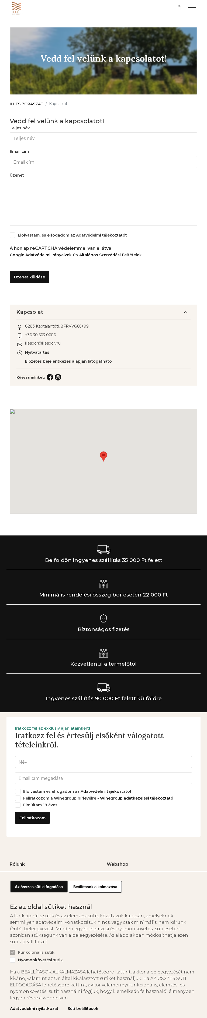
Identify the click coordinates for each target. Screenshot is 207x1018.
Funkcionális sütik (36, 952)
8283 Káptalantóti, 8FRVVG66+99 (57, 326)
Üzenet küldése (29, 277)
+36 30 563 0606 (40, 335)
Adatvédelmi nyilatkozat (34, 1008)
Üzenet (17, 175)
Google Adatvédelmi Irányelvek (41, 254)
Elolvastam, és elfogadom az (72, 235)
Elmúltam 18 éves (40, 805)
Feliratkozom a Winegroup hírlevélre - (98, 798)
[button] (103, 456)
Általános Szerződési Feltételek (110, 254)
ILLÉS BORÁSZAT (26, 104)
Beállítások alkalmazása (95, 886)
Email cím (19, 151)
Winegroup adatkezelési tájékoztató (136, 798)
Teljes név (20, 128)
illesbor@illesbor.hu (43, 343)
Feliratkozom (32, 817)
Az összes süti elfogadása (39, 886)
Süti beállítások (83, 1008)
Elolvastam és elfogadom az (77, 791)
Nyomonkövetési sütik (40, 960)
